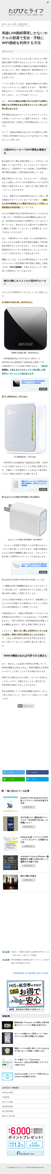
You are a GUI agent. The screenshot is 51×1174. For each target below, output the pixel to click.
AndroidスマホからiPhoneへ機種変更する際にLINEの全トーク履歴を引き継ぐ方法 (34, 859)
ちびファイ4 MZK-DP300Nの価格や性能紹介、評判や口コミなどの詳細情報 (34, 565)
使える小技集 (7, 1102)
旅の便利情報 (30, 973)
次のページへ (28, 706)
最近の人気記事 (42, 973)
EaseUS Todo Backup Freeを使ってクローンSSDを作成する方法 (34, 800)
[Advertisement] (25, 738)
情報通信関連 (19, 973)
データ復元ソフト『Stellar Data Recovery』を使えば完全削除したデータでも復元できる (31, 1062)
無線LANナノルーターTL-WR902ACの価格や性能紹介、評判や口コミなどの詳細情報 (34, 483)
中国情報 (5, 1097)
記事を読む (29, 807)
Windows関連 (7, 1092)
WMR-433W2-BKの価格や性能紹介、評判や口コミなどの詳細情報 (34, 382)
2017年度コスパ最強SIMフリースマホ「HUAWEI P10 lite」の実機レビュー (34, 820)
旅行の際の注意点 (28, 876)
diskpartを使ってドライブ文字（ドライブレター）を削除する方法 (34, 839)
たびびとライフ (26, 11)
